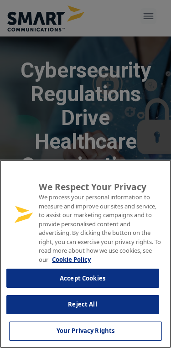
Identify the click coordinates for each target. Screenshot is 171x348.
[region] (85, 254)
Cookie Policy (71, 259)
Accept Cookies (82, 278)
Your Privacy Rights (85, 331)
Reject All (82, 304)
